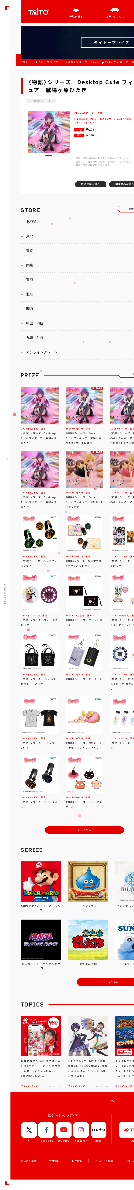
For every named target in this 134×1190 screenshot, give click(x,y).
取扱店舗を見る (90, 184)
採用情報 (77, 1161)
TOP (24, 62)
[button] (48, 155)
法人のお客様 (29, 1161)
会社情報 (54, 1161)
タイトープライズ (47, 62)
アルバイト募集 (104, 1161)
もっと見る (84, 830)
